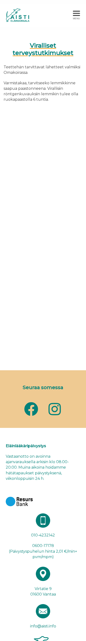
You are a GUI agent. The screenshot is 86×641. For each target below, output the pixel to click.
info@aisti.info (43, 626)
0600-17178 (43, 545)
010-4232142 (43, 535)
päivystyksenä (48, 473)
